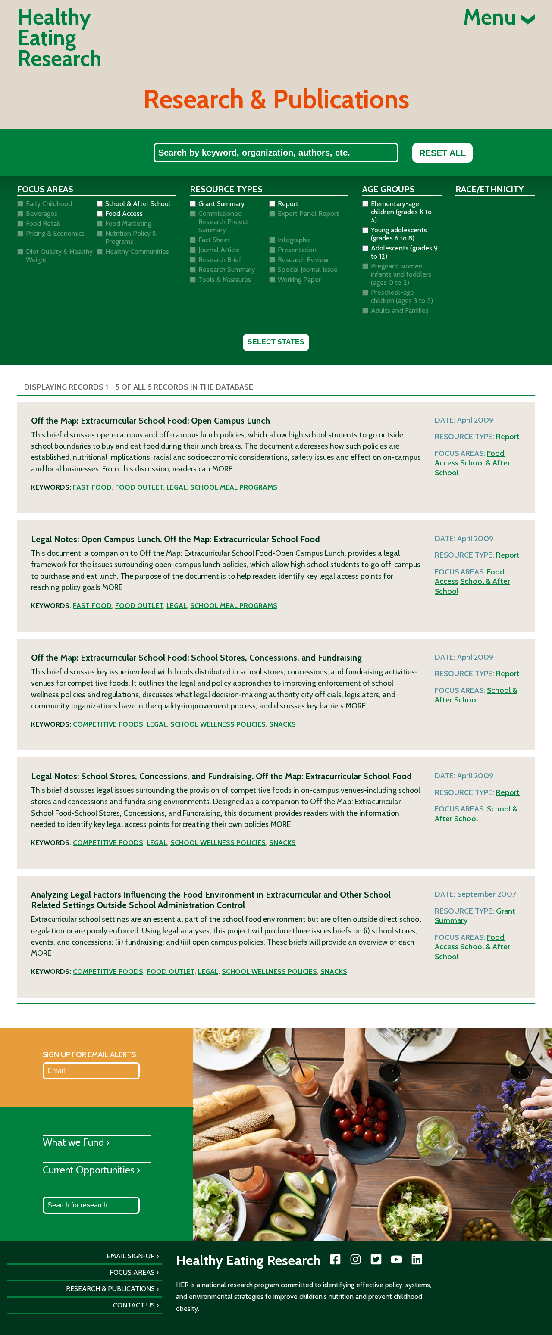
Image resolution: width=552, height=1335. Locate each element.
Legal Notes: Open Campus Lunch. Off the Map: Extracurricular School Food (175, 539)
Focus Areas (132, 1272)
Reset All (442, 153)
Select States (276, 342)
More (222, 468)
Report (508, 436)
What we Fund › (76, 1142)
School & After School (476, 695)
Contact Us (134, 1305)
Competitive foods (108, 724)
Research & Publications (110, 1289)
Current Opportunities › (91, 1169)
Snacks (282, 724)
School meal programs (233, 487)
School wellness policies (218, 724)
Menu (492, 17)
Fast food (92, 487)
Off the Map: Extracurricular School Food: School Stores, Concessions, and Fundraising (196, 657)
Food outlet (139, 487)
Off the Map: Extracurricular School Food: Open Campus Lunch (150, 420)
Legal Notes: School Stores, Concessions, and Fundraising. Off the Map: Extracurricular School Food (221, 776)
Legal (176, 487)
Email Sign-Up (131, 1256)
